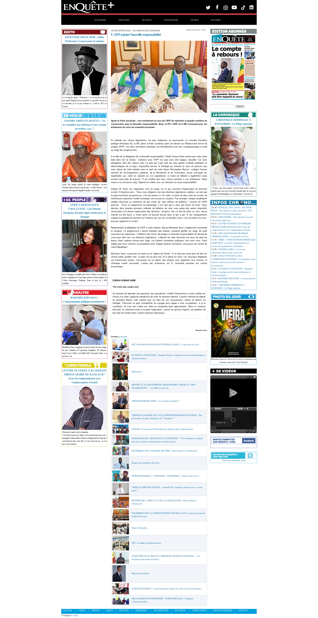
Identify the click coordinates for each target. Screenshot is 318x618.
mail (76, 615)
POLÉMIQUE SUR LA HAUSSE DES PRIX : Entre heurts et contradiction (164, 451)
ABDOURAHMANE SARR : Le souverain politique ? (156, 401)
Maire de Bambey (140, 528)
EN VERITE (180, 610)
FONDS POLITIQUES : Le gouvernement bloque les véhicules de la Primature (166, 588)
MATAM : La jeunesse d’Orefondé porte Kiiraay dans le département (162, 429)
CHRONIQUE (141, 610)
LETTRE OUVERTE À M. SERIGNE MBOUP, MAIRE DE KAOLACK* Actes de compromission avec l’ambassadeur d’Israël (231, 226)
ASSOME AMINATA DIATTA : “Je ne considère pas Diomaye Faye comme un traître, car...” (84, 124)
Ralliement (137, 371)
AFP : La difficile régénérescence (146, 543)
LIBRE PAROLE (199, 610)
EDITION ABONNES (222, 610)
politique (123, 336)
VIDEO (82, 610)
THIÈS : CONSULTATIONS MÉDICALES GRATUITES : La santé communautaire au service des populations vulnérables (233, 242)
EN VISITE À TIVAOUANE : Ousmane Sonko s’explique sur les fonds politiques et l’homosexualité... (232, 271)
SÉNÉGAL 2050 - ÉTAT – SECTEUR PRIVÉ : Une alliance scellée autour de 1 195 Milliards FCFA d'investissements (231, 210)
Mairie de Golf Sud (140, 573)
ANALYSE (124, 610)
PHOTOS (96, 610)
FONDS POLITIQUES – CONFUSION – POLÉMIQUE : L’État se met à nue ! (165, 476)
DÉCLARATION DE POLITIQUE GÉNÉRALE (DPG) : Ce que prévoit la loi (165, 344)
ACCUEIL (67, 610)
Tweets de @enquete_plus (233, 460)
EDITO (109, 610)
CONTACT (243, 610)
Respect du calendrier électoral (145, 463)
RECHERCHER (161, 610)
